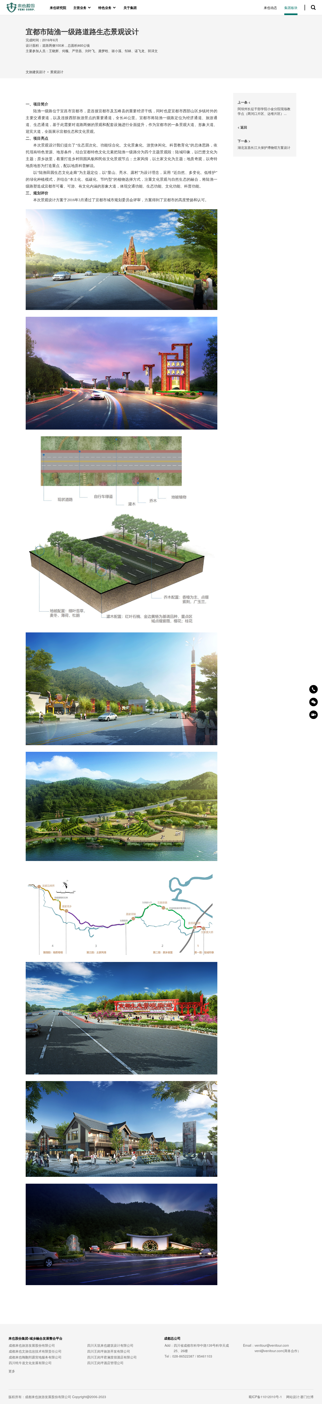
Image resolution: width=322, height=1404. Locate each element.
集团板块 (290, 7)
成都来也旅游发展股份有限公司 (32, 1345)
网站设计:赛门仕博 (300, 1396)
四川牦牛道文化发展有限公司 (30, 1362)
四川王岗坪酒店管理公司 (105, 1362)
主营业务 (82, 7)
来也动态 (270, 7)
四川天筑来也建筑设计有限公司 (110, 1345)
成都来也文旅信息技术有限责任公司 (35, 1351)
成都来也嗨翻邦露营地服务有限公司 (35, 1357)
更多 (11, 1371)
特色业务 (107, 7)
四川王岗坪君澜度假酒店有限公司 (112, 1357)
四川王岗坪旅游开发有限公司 (108, 1351)
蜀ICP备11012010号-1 (265, 1396)
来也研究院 (58, 7)
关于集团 (130, 7)
